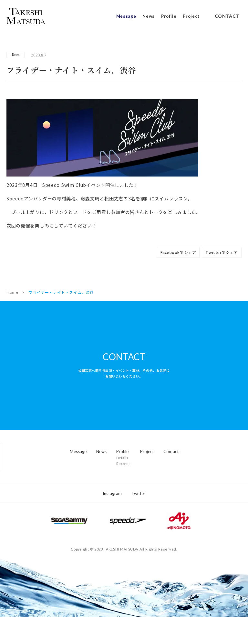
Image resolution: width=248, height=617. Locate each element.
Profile (169, 16)
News (148, 16)
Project (191, 16)
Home (12, 292)
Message (126, 16)
